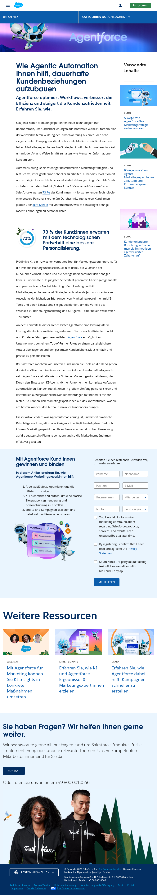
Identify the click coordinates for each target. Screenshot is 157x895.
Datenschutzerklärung (65, 885)
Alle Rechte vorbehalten (110, 869)
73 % (46, 192)
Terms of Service (42, 885)
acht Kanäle (40, 205)
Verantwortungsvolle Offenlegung (97, 885)
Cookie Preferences (36, 888)
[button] (106, 17)
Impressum (17, 888)
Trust (120, 885)
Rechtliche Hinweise (20, 885)
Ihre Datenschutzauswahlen (71, 888)
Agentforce (75, 337)
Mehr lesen (106, 582)
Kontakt (131, 885)
